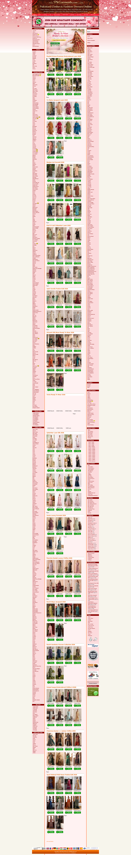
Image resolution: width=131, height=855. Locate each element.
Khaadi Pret (89, 172)
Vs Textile (34, 381)
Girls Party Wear (91, 509)
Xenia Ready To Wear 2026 (93, 583)
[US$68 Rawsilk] (59, 550)
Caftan (88, 396)
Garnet (88, 121)
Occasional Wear (91, 486)
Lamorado (35, 241)
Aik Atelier (35, 88)
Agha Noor (89, 50)
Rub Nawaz (35, 620)
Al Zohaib (35, 96)
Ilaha (88, 136)
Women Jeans (90, 408)
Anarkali (34, 30)
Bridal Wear (35, 34)
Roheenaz (34, 316)
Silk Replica (35, 423)
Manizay (34, 262)
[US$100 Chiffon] (59, 427)
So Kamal (34, 367)
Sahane (34, 324)
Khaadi (34, 235)
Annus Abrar (35, 114)
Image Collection (36, 212)
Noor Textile (35, 590)
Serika (34, 642)
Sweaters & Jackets (91, 422)
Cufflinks (89, 474)
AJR (88, 60)
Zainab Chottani (36, 390)
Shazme (34, 353)
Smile (34, 364)
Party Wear (90, 533)
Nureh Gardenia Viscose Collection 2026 (92, 598)
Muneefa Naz (35, 581)
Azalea (34, 123)
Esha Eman (35, 173)
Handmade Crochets (91, 405)
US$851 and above (91, 461)
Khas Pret (89, 176)
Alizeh (34, 99)
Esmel (34, 172)
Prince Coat (90, 482)
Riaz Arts (34, 315)
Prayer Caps (90, 435)
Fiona (34, 193)
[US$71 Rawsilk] (50, 550)
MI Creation (35, 267)
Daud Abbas (89, 95)
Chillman (34, 139)
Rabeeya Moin (90, 262)
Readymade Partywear (91, 271)
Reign (34, 314)
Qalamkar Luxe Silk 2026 (93, 585)
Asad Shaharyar (36, 442)
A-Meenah (35, 100)
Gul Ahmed (35, 203)
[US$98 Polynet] (50, 829)
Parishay (34, 291)
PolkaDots (89, 253)
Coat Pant (90, 472)
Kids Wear (90, 527)
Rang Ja (89, 263)
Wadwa (34, 676)
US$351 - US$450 (91, 453)
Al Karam (35, 95)
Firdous (34, 194)
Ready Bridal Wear (91, 268)
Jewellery (90, 526)
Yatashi (34, 681)
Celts (34, 135)
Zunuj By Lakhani (36, 699)
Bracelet (89, 384)
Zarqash (34, 394)
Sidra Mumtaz (90, 326)
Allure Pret (89, 63)
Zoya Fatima (35, 406)
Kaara (88, 160)
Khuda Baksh (90, 171)
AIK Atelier (35, 433)
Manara (34, 252)
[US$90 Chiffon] (59, 722)
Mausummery (35, 259)
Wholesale (93, 14)
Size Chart (79, 14)
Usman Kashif (35, 383)
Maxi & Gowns (35, 42)
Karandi (34, 57)
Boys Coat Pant (91, 505)
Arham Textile (35, 116)
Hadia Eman (35, 207)
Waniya (88, 353)
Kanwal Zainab (36, 534)
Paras (88, 245)
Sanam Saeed (35, 337)
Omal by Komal (90, 236)
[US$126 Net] (59, 304)
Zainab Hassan (90, 370)
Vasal (34, 679)
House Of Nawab (36, 508)
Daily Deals (90, 621)
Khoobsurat (35, 237)
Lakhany (34, 243)
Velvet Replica (35, 424)
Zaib (88, 366)
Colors (89, 473)
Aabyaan (34, 82)
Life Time (89, 184)
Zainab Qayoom (36, 690)
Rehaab (34, 606)
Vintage (88, 352)
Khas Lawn (35, 234)
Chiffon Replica (36, 413)
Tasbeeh (89, 437)
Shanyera (34, 330)
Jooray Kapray (90, 155)
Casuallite (89, 89)
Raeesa (34, 299)
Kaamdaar (89, 166)
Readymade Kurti (90, 270)
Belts (89, 465)
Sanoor (34, 633)
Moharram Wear (90, 414)
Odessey (88, 237)
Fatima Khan (89, 108)
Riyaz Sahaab (90, 280)
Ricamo (34, 614)
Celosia (34, 469)
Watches (89, 491)
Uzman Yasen (90, 346)
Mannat (88, 194)
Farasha (34, 181)
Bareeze (34, 127)
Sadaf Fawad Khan (36, 328)
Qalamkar (35, 297)
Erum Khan (35, 170)
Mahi (34, 553)
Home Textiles (91, 524)
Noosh (34, 280)
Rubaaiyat (35, 618)
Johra (34, 225)
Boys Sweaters (90, 501)
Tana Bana (89, 340)
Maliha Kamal (35, 558)
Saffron (34, 323)
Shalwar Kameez (91, 487)
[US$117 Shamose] (59, 347)
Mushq (34, 276)
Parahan (89, 244)
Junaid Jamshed (36, 226)
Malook (88, 193)
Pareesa (88, 246)
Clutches (89, 398)
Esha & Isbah (35, 176)
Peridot (34, 294)
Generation (89, 123)
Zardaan (34, 684)
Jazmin (34, 224)
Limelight (34, 245)
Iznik (34, 219)
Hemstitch (35, 208)
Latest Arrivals (91, 625)
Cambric (34, 51)
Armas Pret (89, 75)
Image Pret (89, 140)
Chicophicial (89, 92)
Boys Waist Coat (91, 502)
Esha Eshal (35, 174)
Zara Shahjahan (36, 389)
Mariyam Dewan (90, 199)
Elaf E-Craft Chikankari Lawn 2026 (59, 225)
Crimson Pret (90, 93)
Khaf (34, 233)
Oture (88, 241)
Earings (88, 385)
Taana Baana (35, 375)
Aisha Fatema (90, 59)
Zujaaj (88, 379)
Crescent (34, 150)
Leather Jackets (90, 413)
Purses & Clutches (91, 534)
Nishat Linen (35, 285)
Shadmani (35, 644)
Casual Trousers (91, 468)
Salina (34, 334)
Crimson (34, 151)
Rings (88, 387)
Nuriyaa (89, 232)
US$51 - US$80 (91, 445)
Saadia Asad (35, 327)
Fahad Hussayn (35, 178)
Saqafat (34, 638)
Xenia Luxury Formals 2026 (56, 515)
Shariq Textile (35, 351)
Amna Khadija (35, 104)
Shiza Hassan (35, 359)
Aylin (34, 449)
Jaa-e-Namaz (90, 431)
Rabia (34, 302)
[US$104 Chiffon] (59, 410)
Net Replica (35, 421)
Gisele (34, 202)
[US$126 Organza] (50, 304)
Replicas (89, 537)
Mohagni (34, 269)
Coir (33, 142)
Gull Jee (34, 204)
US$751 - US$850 (91, 459)
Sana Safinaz (35, 338)
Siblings (88, 42)
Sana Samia (35, 340)
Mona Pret (89, 214)
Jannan (34, 524)
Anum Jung (89, 72)
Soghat (34, 663)
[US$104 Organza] (59, 809)
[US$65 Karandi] (59, 177)
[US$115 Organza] (77, 304)
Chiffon (34, 53)
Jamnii (34, 523)
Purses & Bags (90, 419)
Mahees (34, 249)
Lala (33, 242)
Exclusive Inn (90, 107)
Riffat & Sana (90, 279)
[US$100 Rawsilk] (50, 427)
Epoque (34, 169)
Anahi (34, 112)
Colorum (34, 146)
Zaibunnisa (89, 367)
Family (88, 36)
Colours (34, 144)
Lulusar (88, 188)
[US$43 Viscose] (50, 660)
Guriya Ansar (90, 124)
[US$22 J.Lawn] (50, 115)
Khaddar (34, 58)
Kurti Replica (35, 417)
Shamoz (88, 317)
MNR (88, 209)
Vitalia (34, 380)
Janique (34, 525)
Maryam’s (35, 564)
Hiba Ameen (35, 506)
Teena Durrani (35, 671)
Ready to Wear (91, 536)
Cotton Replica (36, 414)
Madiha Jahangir (90, 189)
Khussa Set (89, 410)
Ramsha (34, 304)
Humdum (34, 209)
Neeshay (34, 278)
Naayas (34, 277)
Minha (34, 265)
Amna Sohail (35, 105)
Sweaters (89, 489)
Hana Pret (89, 128)
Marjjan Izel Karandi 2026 (93, 571)
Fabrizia (34, 490)
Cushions (89, 559)
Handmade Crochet (92, 523)
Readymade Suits (90, 272)
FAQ (50, 14)
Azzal (34, 451)
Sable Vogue (35, 321)
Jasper (34, 222)
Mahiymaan (35, 250)
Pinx (88, 251)
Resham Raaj (35, 610)
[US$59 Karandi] (68, 177)
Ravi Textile (35, 746)
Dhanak (34, 155)
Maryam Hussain (36, 256)
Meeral (34, 247)
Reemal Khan (35, 611)
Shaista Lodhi (90, 310)
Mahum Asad (35, 551)
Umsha (88, 345)
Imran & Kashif (90, 141)
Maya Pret (89, 205)
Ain (33, 87)
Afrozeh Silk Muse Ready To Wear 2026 (93, 579)
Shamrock (35, 646)
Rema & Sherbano (90, 267)
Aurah (88, 80)
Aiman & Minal (90, 56)
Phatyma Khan (90, 249)
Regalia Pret (89, 264)
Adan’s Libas (35, 429)
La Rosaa (89, 180)
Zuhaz (88, 378)
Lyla (33, 246)
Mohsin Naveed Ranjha (37, 268)
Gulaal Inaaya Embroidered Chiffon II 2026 (92, 603)
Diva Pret (89, 99)
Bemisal (34, 463)
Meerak (34, 263)
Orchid (34, 289)
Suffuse (34, 370)
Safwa (34, 329)
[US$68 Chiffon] (50, 573)
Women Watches (90, 424)
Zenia (34, 401)
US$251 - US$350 (91, 452)
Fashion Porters (36, 186)
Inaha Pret (89, 144)
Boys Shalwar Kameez (92, 503)
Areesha (34, 441)
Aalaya (34, 79)
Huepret (88, 134)
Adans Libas (35, 84)
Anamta (34, 109)
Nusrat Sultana (90, 233)
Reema (88, 277)
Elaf (33, 160)
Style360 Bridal (36, 46)
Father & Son (89, 38)
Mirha (34, 718)
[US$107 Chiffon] (50, 702)
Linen (34, 62)
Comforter (90, 558)
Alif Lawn (34, 92)
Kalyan (34, 229)
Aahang (34, 78)
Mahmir (34, 554)
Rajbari (34, 303)
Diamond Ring (90, 400)
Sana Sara (35, 341)
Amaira (34, 101)
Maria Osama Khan (36, 255)
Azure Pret (89, 79)
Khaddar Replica (36, 415)
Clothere (34, 140)
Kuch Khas (35, 541)
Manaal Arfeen (90, 196)
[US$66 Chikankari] (50, 240)
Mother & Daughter (91, 40)
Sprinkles (89, 335)
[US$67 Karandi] (50, 197)
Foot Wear (89, 402)
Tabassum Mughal (36, 668)
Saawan (34, 637)
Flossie (34, 497)
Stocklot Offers (91, 544)
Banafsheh (35, 126)
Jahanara (34, 221)
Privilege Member (91, 628)
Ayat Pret (89, 81)
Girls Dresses (90, 507)
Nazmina (89, 220)
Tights (88, 423)
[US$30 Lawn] (50, 71)
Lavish (34, 546)
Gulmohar (35, 503)
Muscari (34, 275)
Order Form (65, 14)
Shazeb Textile (35, 354)
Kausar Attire (90, 168)
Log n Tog (89, 186)
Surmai (34, 372)
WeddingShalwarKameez (93, 495)
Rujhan (34, 317)
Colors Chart (90, 618)
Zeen (34, 402)
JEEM (34, 529)
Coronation (35, 148)
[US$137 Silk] (50, 448)
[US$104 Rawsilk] (50, 410)
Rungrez (34, 319)
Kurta (89, 479)
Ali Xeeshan (35, 93)
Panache (34, 293)
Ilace (88, 137)
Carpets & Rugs (91, 557)
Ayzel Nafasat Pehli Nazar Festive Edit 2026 (93, 610)
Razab (34, 308)
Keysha (34, 232)
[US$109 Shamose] (59, 367)
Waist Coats (90, 494)
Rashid (34, 307)
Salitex (34, 336)
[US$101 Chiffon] (68, 702)
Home (34, 14)
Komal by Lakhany (36, 238)
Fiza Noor (35, 196)
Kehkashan (89, 170)
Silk (33, 64)
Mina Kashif (89, 207)
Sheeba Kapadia (36, 650)
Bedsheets (90, 554)
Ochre (89, 511)
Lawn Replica (35, 418)
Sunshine (34, 371)
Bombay (34, 460)
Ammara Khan (35, 103)
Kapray (88, 163)
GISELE (34, 501)
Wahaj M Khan (90, 358)
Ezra (34, 486)
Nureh (34, 288)
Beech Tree (35, 130)
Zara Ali (34, 393)
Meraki (34, 572)
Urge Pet (89, 356)
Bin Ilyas (34, 131)
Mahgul (88, 190)
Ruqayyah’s (35, 320)
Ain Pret (89, 58)
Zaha (34, 388)
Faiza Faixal (35, 187)
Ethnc (88, 106)
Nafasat (34, 584)
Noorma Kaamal (90, 227)
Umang (34, 675)
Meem (34, 264)
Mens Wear (90, 530)
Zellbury (34, 400)
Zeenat (34, 696)
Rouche (34, 615)
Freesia (34, 200)
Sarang (34, 634)
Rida (34, 748)
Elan (33, 161)
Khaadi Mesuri (90, 409)
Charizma (35, 136)
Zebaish (34, 397)
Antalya (88, 69)
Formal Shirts (90, 477)
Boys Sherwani (91, 506)
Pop (88, 254)
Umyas (34, 673)
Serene (34, 357)
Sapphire (34, 346)
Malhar (34, 743)
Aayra (34, 80)
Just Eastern (89, 158)
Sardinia (34, 347)
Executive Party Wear (37, 37)
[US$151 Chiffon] (50, 746)
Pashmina (34, 63)
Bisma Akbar (89, 86)
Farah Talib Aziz (36, 182)
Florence (34, 198)
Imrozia (34, 213)
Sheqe (34, 655)
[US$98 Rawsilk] (59, 829)
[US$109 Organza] (77, 790)
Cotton (34, 54)
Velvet (34, 67)
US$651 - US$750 (91, 458)
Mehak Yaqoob (35, 568)
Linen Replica (35, 419)
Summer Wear (91, 546)
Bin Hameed (35, 465)
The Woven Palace (36, 379)
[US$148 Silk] (68, 487)
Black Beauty (35, 33)
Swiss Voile (35, 66)
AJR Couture (35, 90)
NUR (33, 286)
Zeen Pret (89, 375)
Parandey (89, 417)
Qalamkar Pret (90, 259)
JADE (34, 220)
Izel (33, 217)
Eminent (34, 168)
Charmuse (35, 711)
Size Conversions (91, 540)
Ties (89, 490)
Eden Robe (35, 159)
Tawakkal (34, 376)
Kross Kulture (35, 239)
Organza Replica (36, 422)
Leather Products (91, 528)
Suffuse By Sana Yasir (37, 666)
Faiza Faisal (35, 488)
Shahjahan (89, 311)
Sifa (33, 362)
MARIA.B (34, 254)
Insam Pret (89, 145)
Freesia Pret (89, 120)
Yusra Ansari (89, 357)
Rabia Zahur (89, 261)
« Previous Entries (49, 841)
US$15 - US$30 (91, 442)
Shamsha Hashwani (91, 314)
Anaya (34, 32)
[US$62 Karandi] (50, 177)
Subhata (34, 368)
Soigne (34, 659)
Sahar (34, 345)
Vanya (88, 349)
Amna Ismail (89, 66)
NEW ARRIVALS (36, 74)
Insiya (34, 215)
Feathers (34, 190)
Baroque (34, 129)
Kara (34, 532)
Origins (88, 240)
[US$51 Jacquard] (50, 617)
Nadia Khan (89, 216)
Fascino (34, 494)
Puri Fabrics (35, 295)
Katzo (88, 164)
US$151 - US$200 (91, 449)
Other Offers (90, 531)
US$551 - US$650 (91, 456)
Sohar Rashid (90, 333)
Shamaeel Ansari (90, 318)
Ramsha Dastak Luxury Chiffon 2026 (92, 592)
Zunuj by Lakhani (36, 407)
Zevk (34, 403)
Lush (34, 547)
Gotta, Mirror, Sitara (91, 404)
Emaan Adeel (35, 167)
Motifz (34, 272)
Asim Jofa (35, 118)
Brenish (34, 134)
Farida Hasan (90, 110)
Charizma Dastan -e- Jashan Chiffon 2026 (92, 606)
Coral (34, 143)
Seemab (88, 306)
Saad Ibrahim (90, 287)
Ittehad (34, 216)
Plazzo (88, 418)
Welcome (86, 14)
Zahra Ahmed (90, 365)
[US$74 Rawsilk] (77, 530)
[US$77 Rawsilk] (68, 530)
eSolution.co (73, 852)
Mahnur (34, 251)
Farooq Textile (35, 183)
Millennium (35, 569)
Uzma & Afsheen (90, 348)
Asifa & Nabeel (35, 117)
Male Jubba (90, 434)
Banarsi (88, 393)
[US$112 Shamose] (50, 347)
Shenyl (34, 651)
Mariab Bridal (35, 41)
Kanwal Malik (35, 228)
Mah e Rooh (35, 550)
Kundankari (35, 542)
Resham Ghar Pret (90, 274)
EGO (88, 101)
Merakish (34, 573)
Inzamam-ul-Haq (90, 146)
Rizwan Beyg (89, 283)
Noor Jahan (35, 589)
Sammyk (89, 294)
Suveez (34, 374)
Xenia (34, 384)
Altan (34, 97)
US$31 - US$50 (91, 443)
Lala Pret (89, 183)
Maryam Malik (90, 202)
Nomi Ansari (89, 228)
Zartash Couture (90, 363)
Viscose (34, 68)
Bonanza (34, 133)
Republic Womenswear (37, 311)
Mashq (34, 556)
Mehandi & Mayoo (36, 43)
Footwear (90, 521)
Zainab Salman (90, 371)
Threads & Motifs (90, 344)
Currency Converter (93, 683)
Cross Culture (35, 152)
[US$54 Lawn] (68, 427)
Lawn (34, 59)
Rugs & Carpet (91, 538)
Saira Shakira (35, 333)
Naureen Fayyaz (90, 285)
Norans (34, 281)
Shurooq (34, 360)
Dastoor (34, 473)
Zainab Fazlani (35, 392)
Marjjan (34, 258)
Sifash (88, 328)
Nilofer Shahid (35, 284)
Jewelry (88, 406)
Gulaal (34, 206)
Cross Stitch (35, 154)
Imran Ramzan (35, 515)
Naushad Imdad (36, 585)
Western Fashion (91, 547)
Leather (34, 61)
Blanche (34, 464)
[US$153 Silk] (68, 467)
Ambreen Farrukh (90, 67)
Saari (34, 45)
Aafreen (34, 77)
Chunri (88, 395)
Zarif (34, 396)
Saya (33, 349)
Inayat (34, 519)
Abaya (88, 392)
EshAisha (34, 177)
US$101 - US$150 (91, 448)
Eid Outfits (89, 401)
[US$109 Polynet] (59, 790)
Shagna (34, 645)
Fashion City (35, 185)
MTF (34, 273)
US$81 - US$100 (91, 446)
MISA (34, 571)
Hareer (34, 504)
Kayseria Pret (90, 167)
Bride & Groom (36, 35)
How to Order (57, 14)
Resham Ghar (35, 312)
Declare (34, 156)
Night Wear (89, 415)
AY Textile (35, 121)
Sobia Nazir (35, 366)
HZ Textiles (35, 511)
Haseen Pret (89, 129)
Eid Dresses (35, 38)
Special (89, 541)
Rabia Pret (89, 258)
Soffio (88, 331)
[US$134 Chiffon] (77, 746)
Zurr (34, 701)
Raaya (34, 298)
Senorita (89, 307)
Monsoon (34, 271)
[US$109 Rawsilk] (50, 790)
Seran (34, 350)
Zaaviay (34, 683)
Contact (45, 14)
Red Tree (89, 275)
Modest (88, 210)
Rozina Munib (90, 284)
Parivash (89, 248)
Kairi (88, 162)
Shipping (72, 14)
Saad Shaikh (35, 325)
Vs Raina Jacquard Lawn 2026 (57, 100)
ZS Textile (35, 405)
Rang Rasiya (35, 306)
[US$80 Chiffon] (59, 530)
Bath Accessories (91, 553)
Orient (34, 290)
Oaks (88, 235)
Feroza (34, 191)
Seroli (34, 358)
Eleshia (34, 157)
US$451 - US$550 (91, 455)
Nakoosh (89, 218)
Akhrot (88, 53)
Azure (34, 125)
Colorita (34, 147)
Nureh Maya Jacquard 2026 (56, 602)
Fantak (34, 180)
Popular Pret (89, 255)
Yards (34, 385)
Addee (34, 83)
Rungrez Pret (89, 281)
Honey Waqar (35, 507)
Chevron (34, 138)
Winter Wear (90, 549)
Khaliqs (88, 175)
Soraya (34, 658)
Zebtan (34, 398)
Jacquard (34, 55)
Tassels (88, 341)
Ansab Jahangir (36, 108)
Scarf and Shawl (90, 421)
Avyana (34, 455)
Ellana (34, 165)
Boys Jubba (90, 499)
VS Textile (35, 730)
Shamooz (34, 647)
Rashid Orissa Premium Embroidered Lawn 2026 (93, 565)
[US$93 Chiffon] (77, 702)
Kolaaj (88, 177)
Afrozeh (34, 86)
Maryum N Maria (36, 260)
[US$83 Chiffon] (50, 530)
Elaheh (34, 163)
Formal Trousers (91, 478)
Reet (88, 276)
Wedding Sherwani (91, 492)
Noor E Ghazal (35, 588)
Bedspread (90, 556)
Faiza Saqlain (35, 189)
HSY (33, 510)
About (39, 14)
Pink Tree (89, 250)
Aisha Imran (89, 51)
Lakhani (34, 545)
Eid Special (90, 520)
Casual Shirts (90, 466)
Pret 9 (88, 257)
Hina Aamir (89, 133)
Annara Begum (35, 106)
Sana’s (88, 300)
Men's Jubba (90, 485)
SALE (89, 629)
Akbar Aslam (35, 91)
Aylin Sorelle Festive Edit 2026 (57, 289)
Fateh (34, 491)
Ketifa (34, 538)
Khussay (89, 411)
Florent (34, 199)
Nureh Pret (89, 231)
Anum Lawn (35, 110)
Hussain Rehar (35, 211)
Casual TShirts (91, 469)
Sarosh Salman (90, 302)
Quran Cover (90, 436)
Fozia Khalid (89, 119)
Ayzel (34, 122)
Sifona (34, 363)
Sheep (88, 322)
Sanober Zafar (90, 298)
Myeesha (34, 582)
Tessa (34, 377)
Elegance (34, 164)
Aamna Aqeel (35, 706)
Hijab (89, 430)
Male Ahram (90, 432)
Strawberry (35, 664)
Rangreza (34, 301)
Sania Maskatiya (36, 344)
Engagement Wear (36, 39)
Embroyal (35, 481)
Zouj (33, 697)
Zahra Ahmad (35, 387)
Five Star (34, 195)
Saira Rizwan (35, 332)
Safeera (34, 624)
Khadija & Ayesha (90, 173)
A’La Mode (35, 439)
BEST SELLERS (36, 75)
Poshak (34, 594)
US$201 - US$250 (91, 450)
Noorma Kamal (36, 282)
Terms (89, 634)
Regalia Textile (35, 310)
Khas (34, 537)
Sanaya (34, 342)
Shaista (34, 355)
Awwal (34, 120)
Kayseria (34, 230)
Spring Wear (90, 543)
